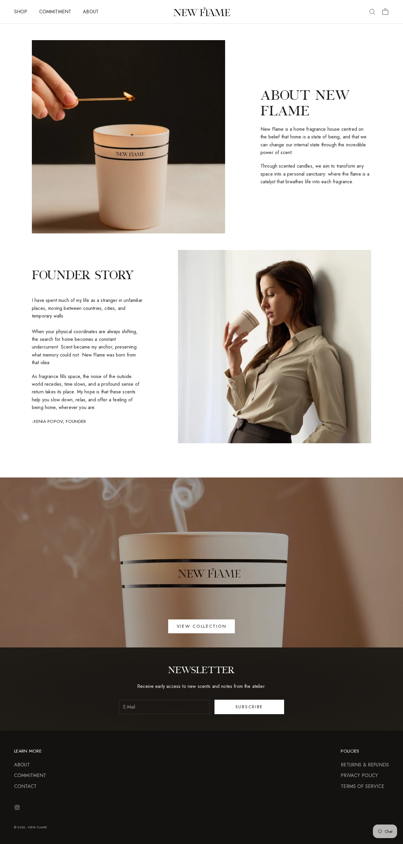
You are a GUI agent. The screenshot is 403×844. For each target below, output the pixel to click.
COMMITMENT (55, 11)
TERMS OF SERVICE (362, 786)
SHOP (20, 11)
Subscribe (249, 707)
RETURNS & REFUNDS (365, 764)
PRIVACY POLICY (359, 775)
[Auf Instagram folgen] (17, 807)
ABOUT (91, 11)
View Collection (202, 626)
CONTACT (25, 786)
